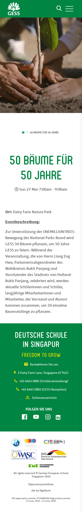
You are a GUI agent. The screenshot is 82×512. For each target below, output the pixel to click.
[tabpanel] (41, 65)
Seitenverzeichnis (44, 398)
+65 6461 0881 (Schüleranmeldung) (43, 381)
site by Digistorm (41, 490)
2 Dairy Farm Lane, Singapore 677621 (43, 373)
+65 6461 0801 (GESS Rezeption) (43, 389)
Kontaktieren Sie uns (44, 364)
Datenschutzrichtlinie (41, 484)
